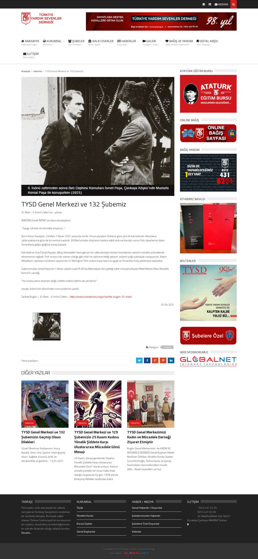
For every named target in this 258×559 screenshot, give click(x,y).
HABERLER (126, 42)
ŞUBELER (76, 42)
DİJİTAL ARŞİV (207, 42)
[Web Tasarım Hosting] (208, 361)
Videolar (136, 531)
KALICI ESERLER (101, 42)
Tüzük (80, 508)
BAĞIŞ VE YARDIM (179, 42)
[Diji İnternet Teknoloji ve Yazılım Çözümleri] (136, 553)
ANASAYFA (30, 42)
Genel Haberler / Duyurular (147, 508)
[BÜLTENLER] (208, 292)
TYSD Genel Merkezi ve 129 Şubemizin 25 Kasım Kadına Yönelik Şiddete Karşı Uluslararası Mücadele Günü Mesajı (97, 442)
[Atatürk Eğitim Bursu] (208, 93)
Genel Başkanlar (86, 531)
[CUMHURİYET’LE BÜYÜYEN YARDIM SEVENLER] (208, 228)
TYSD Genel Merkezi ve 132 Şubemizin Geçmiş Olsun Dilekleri (43, 437)
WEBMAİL (223, 4)
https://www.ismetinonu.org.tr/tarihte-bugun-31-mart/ (101, 297)
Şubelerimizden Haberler (146, 516)
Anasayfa (25, 71)
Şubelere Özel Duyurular (145, 524)
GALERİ (151, 42)
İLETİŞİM (31, 55)
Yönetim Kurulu (85, 516)
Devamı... (26, 533)
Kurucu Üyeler (84, 524)
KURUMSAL (52, 42)
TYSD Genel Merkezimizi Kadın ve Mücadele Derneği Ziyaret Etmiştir (149, 437)
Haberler (37, 71)
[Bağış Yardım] (208, 172)
